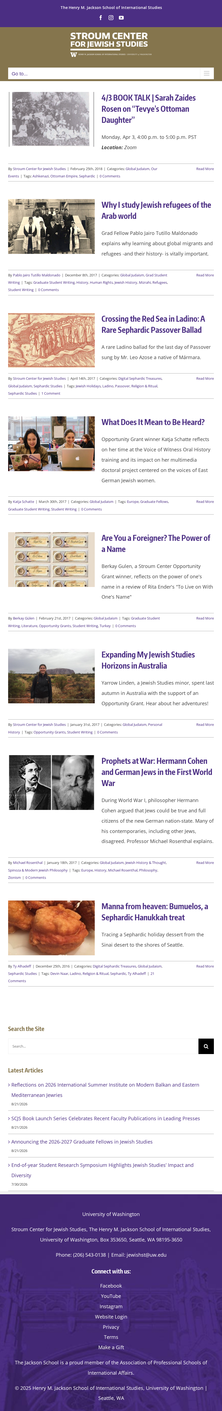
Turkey (105, 625)
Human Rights (101, 282)
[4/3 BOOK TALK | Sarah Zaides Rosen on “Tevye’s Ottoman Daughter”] (51, 119)
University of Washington (111, 1214)
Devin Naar (59, 973)
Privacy (111, 1327)
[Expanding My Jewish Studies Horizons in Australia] (51, 676)
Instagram (111, 1306)
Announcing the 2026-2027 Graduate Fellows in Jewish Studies (82, 1141)
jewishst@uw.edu (146, 1255)
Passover (122, 386)
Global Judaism (137, 168)
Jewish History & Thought (145, 862)
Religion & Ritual (144, 386)
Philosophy (148, 870)
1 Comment (50, 393)
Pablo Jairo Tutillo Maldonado (36, 275)
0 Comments (110, 176)
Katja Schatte (23, 501)
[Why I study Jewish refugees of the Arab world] (51, 226)
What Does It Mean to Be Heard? (153, 422)
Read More (205, 168)
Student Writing (21, 289)
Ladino (107, 386)
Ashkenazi (40, 176)
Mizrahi (145, 282)
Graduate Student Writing (54, 282)
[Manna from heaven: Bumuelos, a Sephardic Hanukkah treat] (51, 928)
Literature (29, 625)
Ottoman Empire (63, 176)
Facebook (111, 1285)
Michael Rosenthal (28, 862)
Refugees (159, 282)
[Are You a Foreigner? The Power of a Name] (51, 559)
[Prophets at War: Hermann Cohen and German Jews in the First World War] (51, 782)
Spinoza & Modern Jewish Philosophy (38, 870)
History (82, 282)
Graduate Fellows (154, 501)
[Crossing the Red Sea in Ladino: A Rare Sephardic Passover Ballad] (51, 340)
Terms (111, 1337)
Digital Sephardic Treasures (140, 378)
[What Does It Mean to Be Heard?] (51, 443)
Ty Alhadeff (22, 966)
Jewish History (126, 282)
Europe (133, 501)
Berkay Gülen (23, 618)
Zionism (14, 877)
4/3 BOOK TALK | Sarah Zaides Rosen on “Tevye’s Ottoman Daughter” (149, 108)
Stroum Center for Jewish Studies (39, 168)
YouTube (111, 1296)
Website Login (111, 1316)
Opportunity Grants (55, 625)
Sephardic (87, 176)
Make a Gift (111, 1347)
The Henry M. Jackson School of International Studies (111, 7)
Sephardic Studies (48, 386)
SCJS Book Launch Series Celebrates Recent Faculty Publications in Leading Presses (105, 1118)
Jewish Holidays (88, 386)
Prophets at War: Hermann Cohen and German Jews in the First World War (157, 772)
